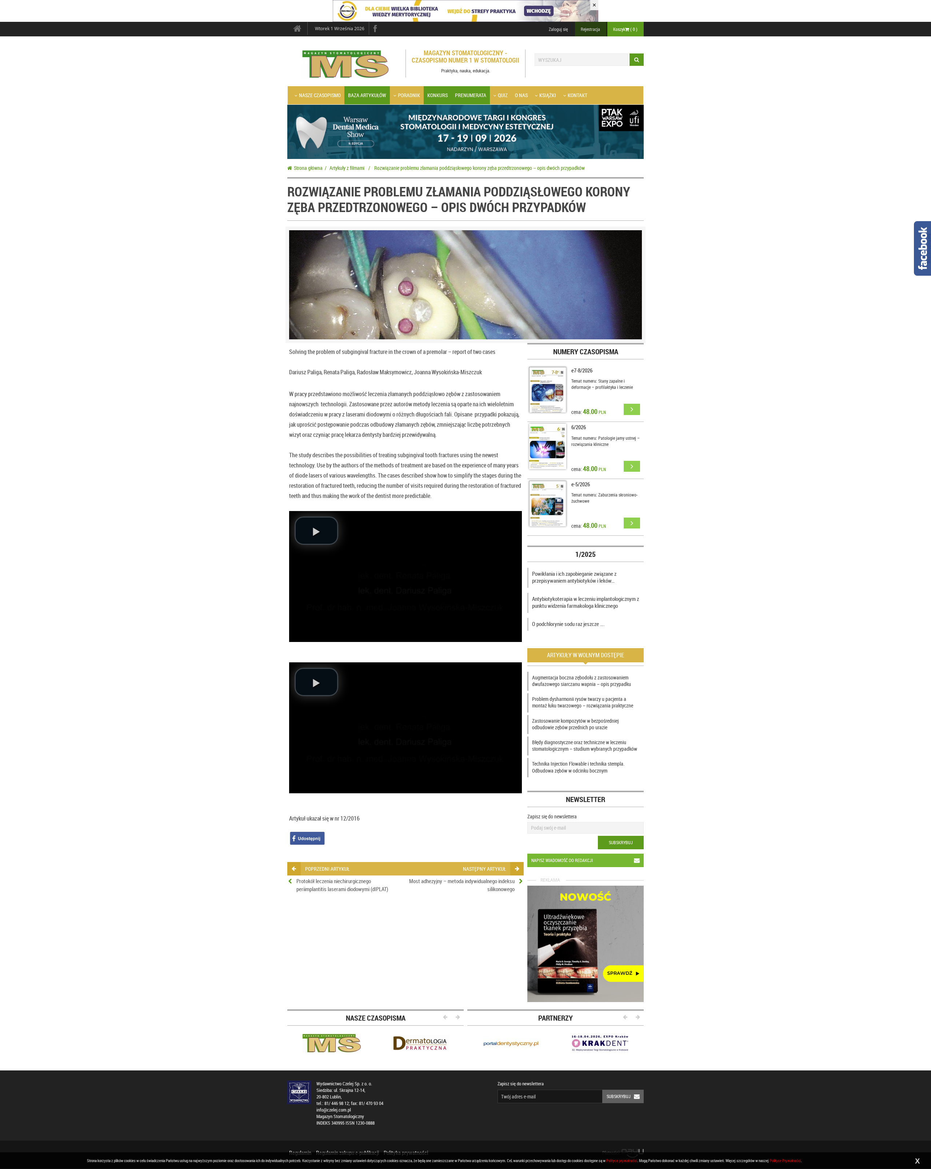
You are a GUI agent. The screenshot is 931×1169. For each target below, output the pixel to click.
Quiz (503, 95)
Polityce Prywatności (785, 1160)
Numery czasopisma (585, 351)
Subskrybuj (621, 842)
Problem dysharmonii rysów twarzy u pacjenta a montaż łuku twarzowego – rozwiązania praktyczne (582, 702)
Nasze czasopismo (320, 95)
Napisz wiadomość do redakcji (562, 860)
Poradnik (409, 95)
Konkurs (437, 95)
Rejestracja (590, 29)
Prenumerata (470, 95)
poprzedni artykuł (327, 868)
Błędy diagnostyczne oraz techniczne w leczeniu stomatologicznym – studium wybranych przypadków (584, 745)
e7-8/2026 (581, 370)
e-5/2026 (580, 484)
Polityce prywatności (621, 1160)
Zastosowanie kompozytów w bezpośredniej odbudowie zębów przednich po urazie (575, 724)
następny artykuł (484, 868)
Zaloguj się (558, 29)
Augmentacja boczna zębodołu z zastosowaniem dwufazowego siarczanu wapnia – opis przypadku (581, 680)
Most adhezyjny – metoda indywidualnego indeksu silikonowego (462, 884)
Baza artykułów (367, 95)
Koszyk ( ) (625, 29)
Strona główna (308, 167)
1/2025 (585, 554)
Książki (547, 95)
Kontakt (577, 95)
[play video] (316, 530)
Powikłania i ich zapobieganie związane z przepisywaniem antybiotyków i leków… (574, 577)
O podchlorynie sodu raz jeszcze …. (568, 623)
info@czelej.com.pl (333, 1110)
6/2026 (578, 427)
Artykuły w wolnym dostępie (585, 655)
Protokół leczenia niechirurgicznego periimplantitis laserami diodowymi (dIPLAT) (342, 884)
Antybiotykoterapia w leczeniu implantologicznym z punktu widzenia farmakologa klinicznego (585, 602)
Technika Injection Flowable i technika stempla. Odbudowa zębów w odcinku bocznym (578, 767)
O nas (521, 95)
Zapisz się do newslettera (552, 816)
